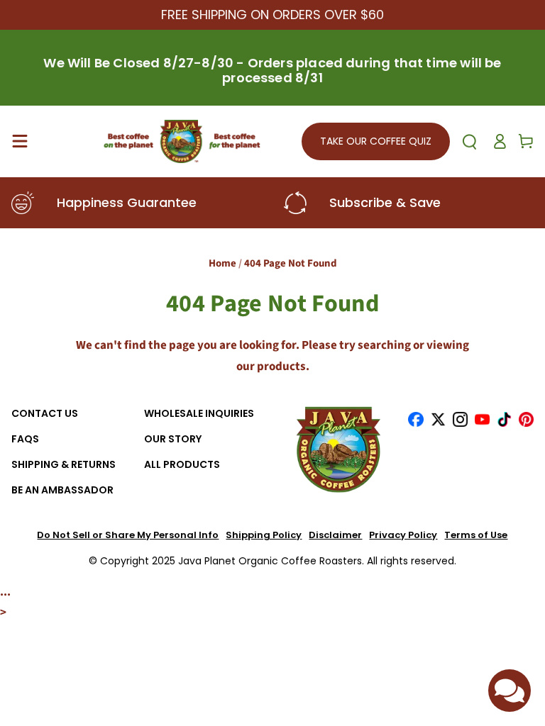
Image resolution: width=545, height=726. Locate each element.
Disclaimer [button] (335, 535)
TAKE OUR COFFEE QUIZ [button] (375, 141)
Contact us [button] (44, 414)
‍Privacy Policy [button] (403, 535)
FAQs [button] (25, 439)
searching (384, 345)
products (281, 366)
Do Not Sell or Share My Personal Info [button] (128, 535)
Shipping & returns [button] (63, 465)
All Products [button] (182, 465)
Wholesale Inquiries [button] (199, 414)
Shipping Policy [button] (264, 535)
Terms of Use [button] (475, 535)
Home (222, 263)
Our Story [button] (173, 439)
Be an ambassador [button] (62, 490)
